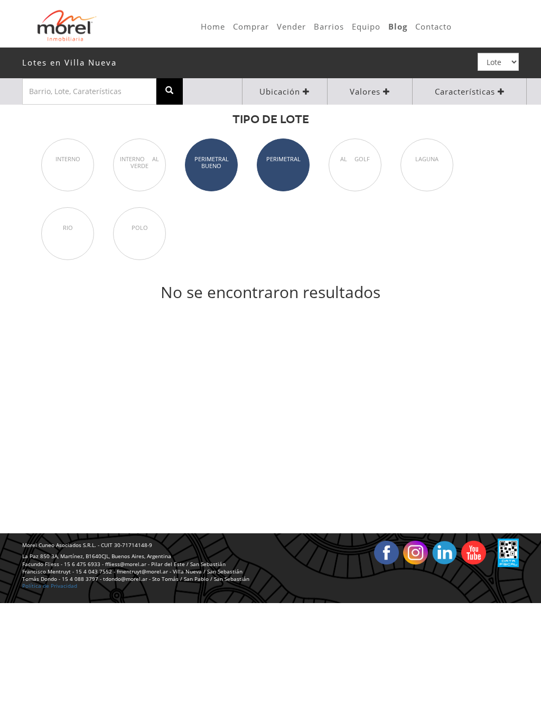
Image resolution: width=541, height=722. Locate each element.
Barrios (329, 26)
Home (213, 26)
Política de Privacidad (49, 585)
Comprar (251, 26)
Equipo (366, 26)
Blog (397, 26)
